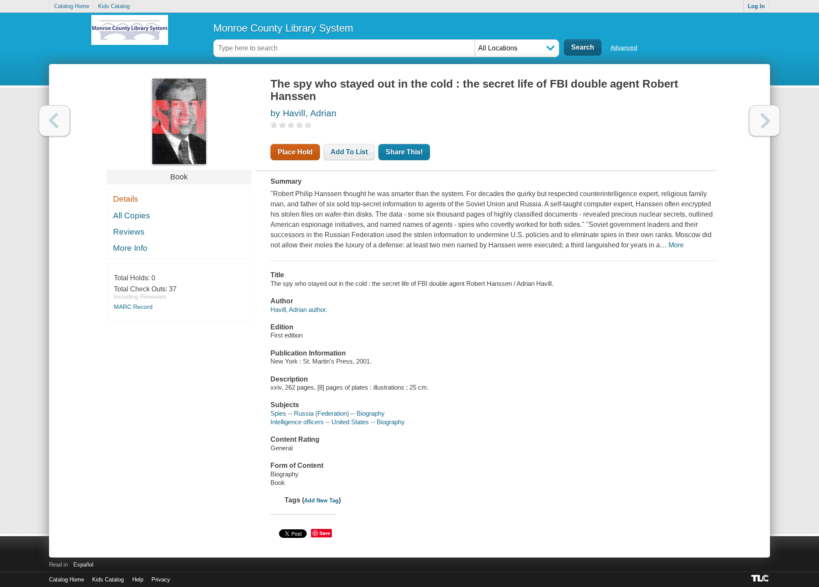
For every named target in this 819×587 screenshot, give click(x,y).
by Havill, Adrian (303, 113)
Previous (54, 120)
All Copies (131, 215)
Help (137, 579)
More (676, 245)
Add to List (349, 152)
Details (125, 198)
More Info (130, 248)
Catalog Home (71, 6)
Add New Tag (321, 500)
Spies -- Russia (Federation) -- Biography (327, 413)
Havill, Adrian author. (298, 309)
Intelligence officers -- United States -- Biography (337, 422)
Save (324, 533)
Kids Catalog (114, 6)
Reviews (129, 231)
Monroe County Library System (283, 28)
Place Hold (295, 152)
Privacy (160, 579)
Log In (756, 6)
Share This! (404, 152)
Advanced (623, 47)
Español (83, 564)
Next (764, 120)
